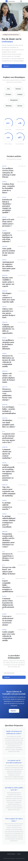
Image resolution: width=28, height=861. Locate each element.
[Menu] (21, 1)
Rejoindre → (14, 710)
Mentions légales (11, 854)
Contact (19, 854)
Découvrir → (7, 66)
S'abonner (7, 677)
